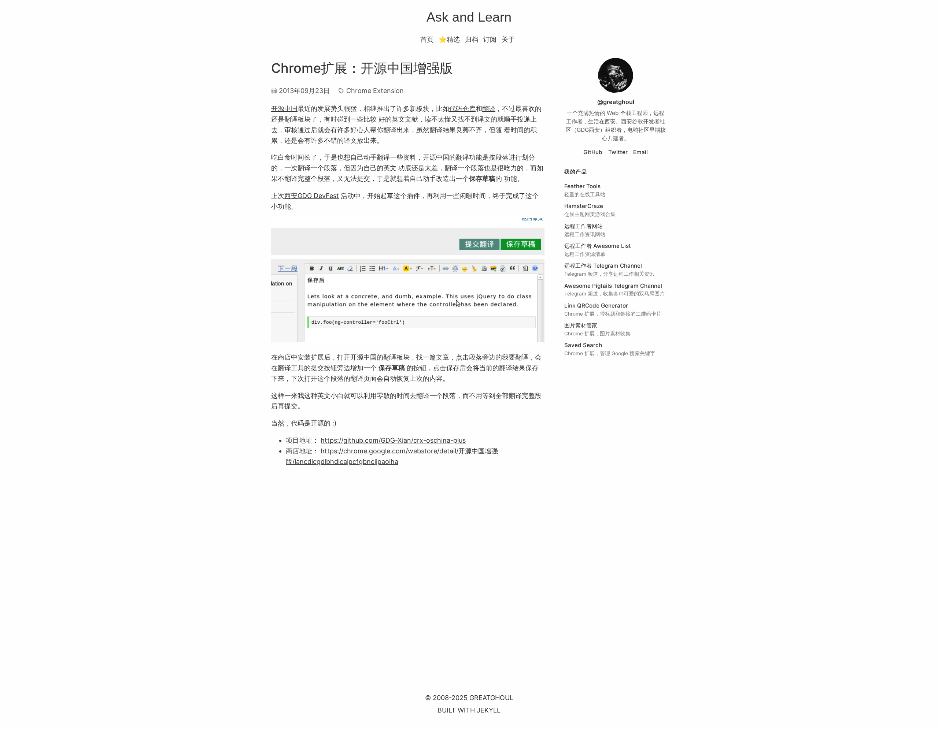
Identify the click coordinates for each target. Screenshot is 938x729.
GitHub (592, 152)
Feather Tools (582, 186)
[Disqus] (407, 571)
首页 (426, 39)
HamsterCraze (583, 205)
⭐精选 (449, 39)
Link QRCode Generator (596, 305)
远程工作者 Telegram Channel (603, 265)
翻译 (488, 108)
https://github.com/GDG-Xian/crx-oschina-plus (393, 440)
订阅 (489, 39)
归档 (471, 39)
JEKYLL (489, 710)
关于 (508, 39)
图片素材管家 (580, 325)
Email (640, 152)
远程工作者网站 (583, 226)
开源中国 (284, 108)
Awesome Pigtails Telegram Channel (613, 285)
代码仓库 (462, 108)
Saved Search (583, 345)
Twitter (618, 152)
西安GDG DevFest (311, 196)
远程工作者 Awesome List (597, 245)
